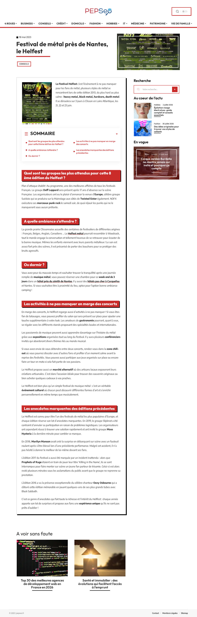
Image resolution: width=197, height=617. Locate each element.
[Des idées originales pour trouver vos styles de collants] (143, 128)
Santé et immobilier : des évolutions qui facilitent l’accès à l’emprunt (100, 583)
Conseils (24, 64)
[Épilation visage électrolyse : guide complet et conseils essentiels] (143, 111)
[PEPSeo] (98, 11)
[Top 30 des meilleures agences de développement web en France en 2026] (42, 558)
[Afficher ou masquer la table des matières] (86, 134)
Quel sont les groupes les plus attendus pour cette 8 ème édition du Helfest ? (46, 142)
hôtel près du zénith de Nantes (54, 281)
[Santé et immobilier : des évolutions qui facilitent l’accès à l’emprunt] (100, 558)
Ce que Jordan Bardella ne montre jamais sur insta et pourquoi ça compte (156, 163)
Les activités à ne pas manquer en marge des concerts (95, 142)
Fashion (157, 124)
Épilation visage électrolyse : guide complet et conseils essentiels (163, 111)
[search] (177, 11)
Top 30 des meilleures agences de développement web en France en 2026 (42, 583)
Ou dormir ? (34, 156)
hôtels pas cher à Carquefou (103, 281)
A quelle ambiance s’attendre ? (43, 150)
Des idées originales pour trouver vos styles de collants (166, 129)
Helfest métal (76, 233)
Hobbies (157, 105)
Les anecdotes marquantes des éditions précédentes (95, 151)
